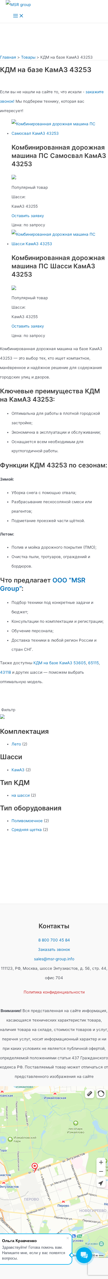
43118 (5, 672)
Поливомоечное (27, 820)
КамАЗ (18, 770)
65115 (93, 663)
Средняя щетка (27, 829)
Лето (16, 744)
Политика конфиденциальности (54, 992)
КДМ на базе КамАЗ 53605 (59, 663)
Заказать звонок (54, 949)
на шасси (21, 795)
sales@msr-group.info (54, 959)
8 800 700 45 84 (54, 940)
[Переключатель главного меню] (18, 16)
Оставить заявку (28, 215)
